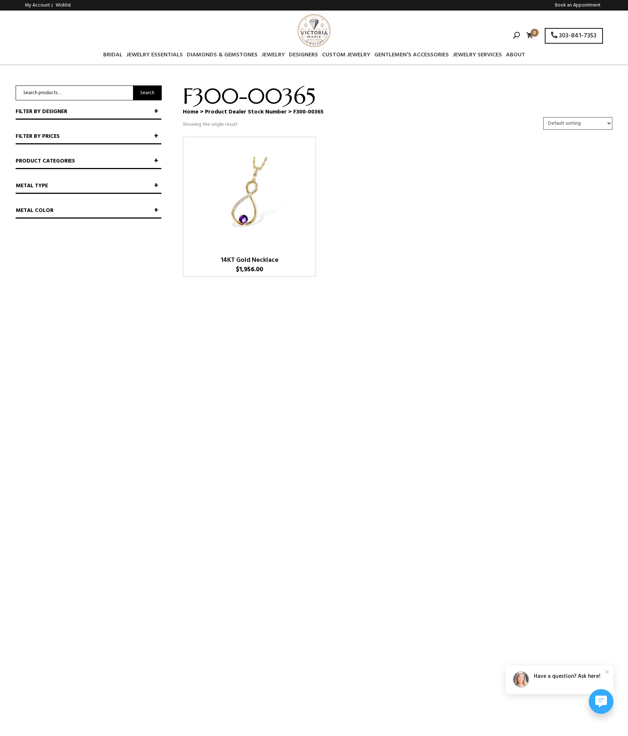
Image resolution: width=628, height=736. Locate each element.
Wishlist (63, 5)
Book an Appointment (577, 5)
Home (190, 112)
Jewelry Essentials (154, 56)
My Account (37, 5)
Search (147, 93)
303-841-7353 (576, 36)
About (515, 56)
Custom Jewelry (346, 56)
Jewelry (273, 56)
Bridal (112, 56)
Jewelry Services (477, 56)
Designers (303, 56)
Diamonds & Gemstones (222, 56)
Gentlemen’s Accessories (411, 56)
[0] (528, 36)
